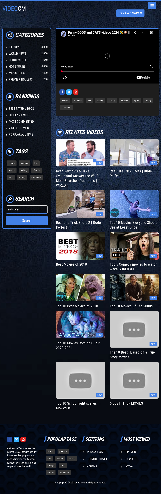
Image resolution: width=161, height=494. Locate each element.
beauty (12, 170)
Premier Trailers (21, 79)
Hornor (129, 459)
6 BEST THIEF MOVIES (126, 403)
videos (12, 163)
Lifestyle (15, 47)
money (22, 177)
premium (24, 163)
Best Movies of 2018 (71, 264)
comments (36, 177)
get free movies (130, 13)
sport (11, 177)
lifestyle (36, 170)
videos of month (21, 128)
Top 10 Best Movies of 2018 (77, 306)
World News (17, 53)
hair (36, 163)
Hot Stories (17, 66)
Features (130, 451)
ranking (24, 170)
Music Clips (17, 73)
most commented (21, 121)
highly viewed (18, 115)
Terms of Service (97, 459)
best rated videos (21, 108)
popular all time (21, 134)
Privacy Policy (96, 451)
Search (26, 221)
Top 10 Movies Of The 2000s (131, 306)
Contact (92, 466)
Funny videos (18, 60)
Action (129, 466)
